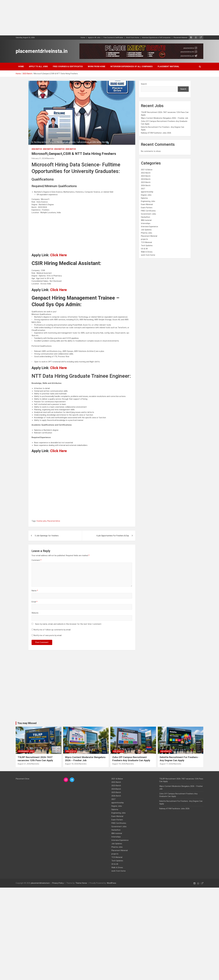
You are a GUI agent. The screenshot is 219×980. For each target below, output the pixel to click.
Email (34, 602)
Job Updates (146, 230)
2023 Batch (48, 149)
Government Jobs (148, 214)
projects (144, 239)
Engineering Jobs (148, 201)
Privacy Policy (58, 883)
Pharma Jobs (146, 233)
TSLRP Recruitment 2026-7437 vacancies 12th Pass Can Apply (35, 759)
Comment (36, 560)
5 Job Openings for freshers (47, 535)
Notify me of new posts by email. (48, 635)
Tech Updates (147, 245)
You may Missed (26, 723)
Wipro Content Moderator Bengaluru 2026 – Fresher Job (164, 118)
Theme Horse (81, 883)
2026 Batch (145, 185)
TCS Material (146, 242)
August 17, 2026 (166, 764)
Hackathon (145, 217)
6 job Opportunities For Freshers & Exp (113, 535)
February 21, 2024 (39, 158)
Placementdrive (53, 521)
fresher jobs (41, 521)
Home (83, 37)
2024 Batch (59, 149)
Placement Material (180, 37)
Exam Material (147, 204)
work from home (148, 255)
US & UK (144, 249)
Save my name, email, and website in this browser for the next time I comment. (68, 624)
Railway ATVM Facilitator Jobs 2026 (156, 133)
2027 (143, 188)
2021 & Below (146, 170)
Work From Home (132, 37)
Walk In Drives (146, 252)
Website (35, 613)
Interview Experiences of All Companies (156, 37)
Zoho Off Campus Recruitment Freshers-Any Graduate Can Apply (131, 759)
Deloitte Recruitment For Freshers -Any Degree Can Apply (179, 759)
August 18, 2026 (71, 764)
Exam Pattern (146, 207)
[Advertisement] (76, 17)
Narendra (50, 158)
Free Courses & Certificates (113, 37)
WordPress (111, 883)
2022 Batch (37, 149)
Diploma (144, 198)
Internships (145, 223)
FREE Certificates (148, 211)
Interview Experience (149, 226)
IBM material (146, 220)
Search (144, 84)
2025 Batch (70, 149)
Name (35, 590)
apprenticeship (147, 192)
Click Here (58, 255)
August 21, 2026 (24, 764)
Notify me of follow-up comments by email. (52, 630)
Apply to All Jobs (94, 37)
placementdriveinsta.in (42, 51)
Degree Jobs (146, 195)
